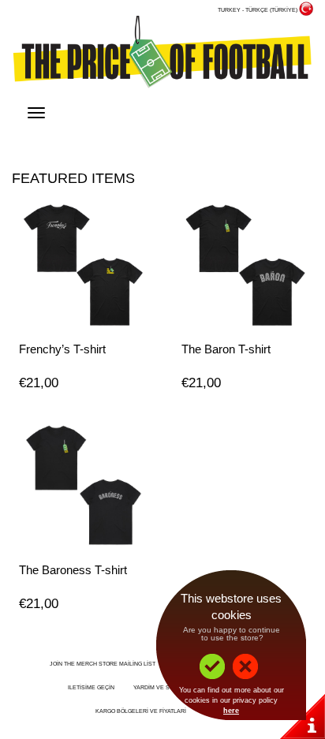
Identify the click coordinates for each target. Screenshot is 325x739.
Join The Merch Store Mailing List (102, 663)
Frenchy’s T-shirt (62, 349)
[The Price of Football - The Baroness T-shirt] (81, 485)
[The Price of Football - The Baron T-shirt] (243, 264)
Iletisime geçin (91, 687)
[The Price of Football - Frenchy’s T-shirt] (81, 264)
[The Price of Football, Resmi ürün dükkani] (162, 55)
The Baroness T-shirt (73, 570)
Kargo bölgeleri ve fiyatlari (140, 711)
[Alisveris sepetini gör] (297, 118)
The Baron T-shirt (226, 349)
